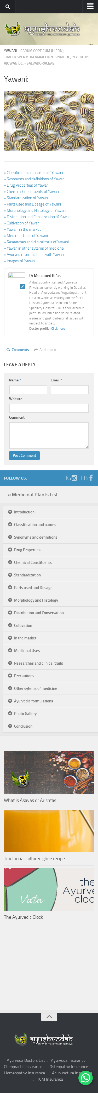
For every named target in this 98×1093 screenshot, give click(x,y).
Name (15, 380)
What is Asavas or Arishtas (30, 800)
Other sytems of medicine (35, 688)
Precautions (24, 676)
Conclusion (23, 726)
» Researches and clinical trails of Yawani (36, 242)
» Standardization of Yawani (26, 198)
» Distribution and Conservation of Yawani (37, 216)
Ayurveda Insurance (68, 1060)
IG (68, 478)
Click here (58, 328)
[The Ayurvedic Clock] (49, 889)
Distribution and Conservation (39, 613)
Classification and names (35, 524)
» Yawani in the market (22, 229)
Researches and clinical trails (38, 663)
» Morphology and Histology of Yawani (35, 210)
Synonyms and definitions (35, 537)
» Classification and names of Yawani (33, 172)
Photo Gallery (25, 713)
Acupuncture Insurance (72, 1072)
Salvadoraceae (40, 63)
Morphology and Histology (36, 600)
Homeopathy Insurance (24, 1072)
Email (56, 380)
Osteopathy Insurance (68, 1066)
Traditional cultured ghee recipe (34, 858)
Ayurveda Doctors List (26, 1060)
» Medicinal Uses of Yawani (26, 235)
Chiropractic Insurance (23, 1066)
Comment (17, 417)
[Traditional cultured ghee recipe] (49, 831)
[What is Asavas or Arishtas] (49, 772)
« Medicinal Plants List (33, 494)
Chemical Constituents (33, 562)
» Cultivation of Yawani (22, 223)
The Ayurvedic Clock (23, 917)
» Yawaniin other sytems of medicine (34, 248)
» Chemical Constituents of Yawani (32, 191)
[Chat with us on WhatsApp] (85, 1078)
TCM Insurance (50, 1079)
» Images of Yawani (20, 261)
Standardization (27, 575)
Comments (20, 350)
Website (15, 399)
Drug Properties (27, 550)
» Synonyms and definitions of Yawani (34, 179)
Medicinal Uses (27, 650)
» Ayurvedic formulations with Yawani (34, 254)
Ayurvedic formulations (33, 701)
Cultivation (23, 625)
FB (84, 478)
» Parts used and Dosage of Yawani (32, 204)
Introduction (24, 512)
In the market (25, 638)
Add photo (47, 350)
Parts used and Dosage (33, 587)
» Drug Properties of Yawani (26, 185)
